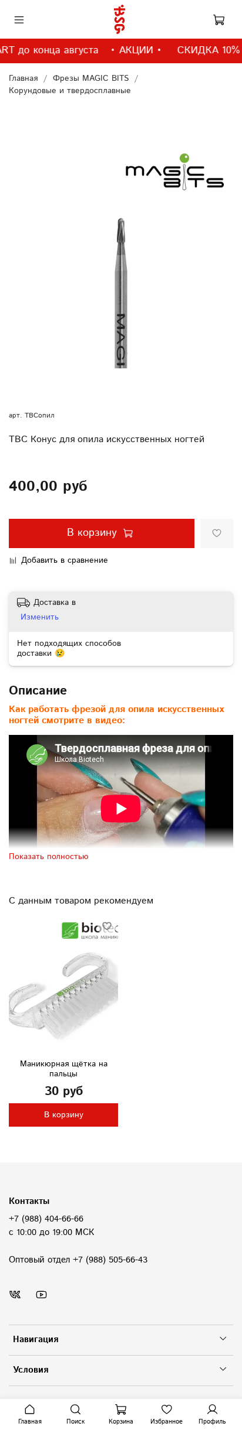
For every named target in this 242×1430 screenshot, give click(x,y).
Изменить (40, 617)
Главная (23, 78)
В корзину (63, 1115)
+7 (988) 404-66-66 (46, 1219)
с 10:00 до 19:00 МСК (51, 1232)
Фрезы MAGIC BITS (91, 78)
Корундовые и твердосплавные (70, 91)
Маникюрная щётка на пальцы (63, 1069)
